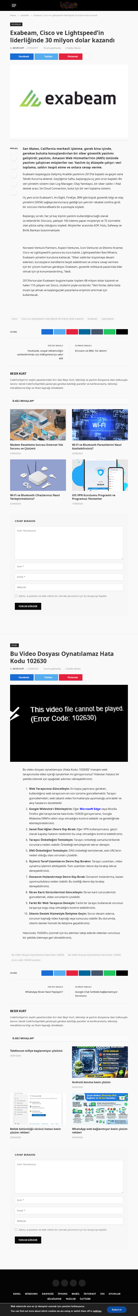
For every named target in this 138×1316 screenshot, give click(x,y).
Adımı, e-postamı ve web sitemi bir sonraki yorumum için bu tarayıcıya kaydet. (63, 596)
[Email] (13, 191)
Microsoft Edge (90, 809)
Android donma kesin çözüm (91, 1082)
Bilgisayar (54, 1298)
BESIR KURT (18, 48)
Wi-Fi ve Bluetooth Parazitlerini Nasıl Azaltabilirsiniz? (97, 446)
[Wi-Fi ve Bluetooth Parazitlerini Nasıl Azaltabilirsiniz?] (100, 425)
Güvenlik (16, 24)
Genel (14, 645)
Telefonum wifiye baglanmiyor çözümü (36, 1051)
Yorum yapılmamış (52, 48)
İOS (102, 1293)
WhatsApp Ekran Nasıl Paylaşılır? (44, 991)
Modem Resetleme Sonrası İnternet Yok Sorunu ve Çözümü (36, 446)
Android (48, 1293)
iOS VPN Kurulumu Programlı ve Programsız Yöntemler (93, 497)
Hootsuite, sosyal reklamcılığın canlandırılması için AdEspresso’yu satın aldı (40, 354)
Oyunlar (114, 1293)
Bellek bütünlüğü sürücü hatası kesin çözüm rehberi (35, 1130)
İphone (62, 1293)
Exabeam (92, 318)
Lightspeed (108, 318)
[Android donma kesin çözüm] (100, 1062)
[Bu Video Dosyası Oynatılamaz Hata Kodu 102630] (69, 723)
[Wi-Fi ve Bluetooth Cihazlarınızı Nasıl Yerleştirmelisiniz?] (38, 475)
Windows (31, 1293)
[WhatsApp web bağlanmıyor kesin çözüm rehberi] (100, 1109)
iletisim (85, 1298)
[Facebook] (13, 157)
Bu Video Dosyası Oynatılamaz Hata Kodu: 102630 (94, 954)
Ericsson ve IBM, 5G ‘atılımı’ (91, 350)
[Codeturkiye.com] (69, 5)
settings (97, 1311)
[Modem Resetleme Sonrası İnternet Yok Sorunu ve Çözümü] (38, 425)
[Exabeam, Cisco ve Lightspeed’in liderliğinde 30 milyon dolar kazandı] (69, 102)
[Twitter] (13, 166)
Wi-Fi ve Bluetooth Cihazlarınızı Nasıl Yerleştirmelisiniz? (35, 497)
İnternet (90, 1293)
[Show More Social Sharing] (86, 56)
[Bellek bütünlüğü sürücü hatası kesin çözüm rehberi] (38, 1109)
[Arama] (124, 5)
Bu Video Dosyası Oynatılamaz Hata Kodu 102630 (38, 954)
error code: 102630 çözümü (26, 959)
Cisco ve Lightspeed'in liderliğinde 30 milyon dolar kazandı (52, 318)
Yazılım (71, 1298)
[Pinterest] (13, 183)
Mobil (76, 1293)
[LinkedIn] (13, 174)
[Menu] (14, 5)
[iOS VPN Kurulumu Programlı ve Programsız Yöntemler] (100, 475)
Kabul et (117, 1309)
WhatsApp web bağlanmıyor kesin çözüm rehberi (100, 1130)
